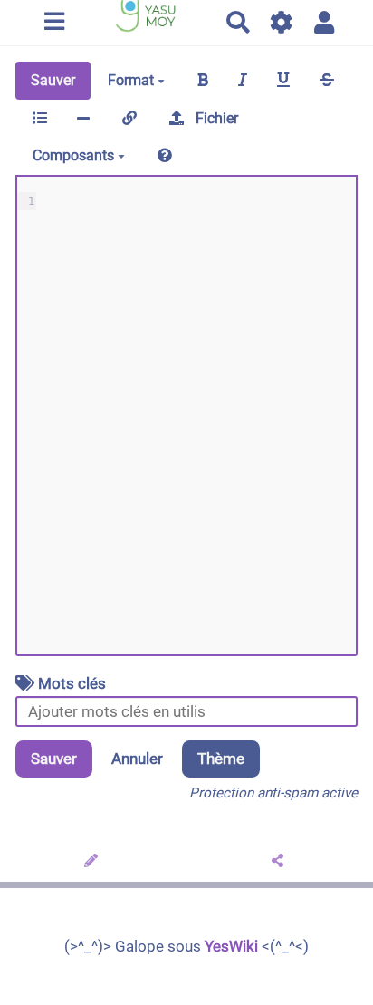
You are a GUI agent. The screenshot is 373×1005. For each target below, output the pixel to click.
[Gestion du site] (282, 22)
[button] (324, 22)
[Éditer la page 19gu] (93, 861)
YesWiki (231, 946)
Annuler (137, 758)
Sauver (53, 80)
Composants (75, 155)
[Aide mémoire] (164, 156)
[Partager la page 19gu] (280, 861)
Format (133, 80)
